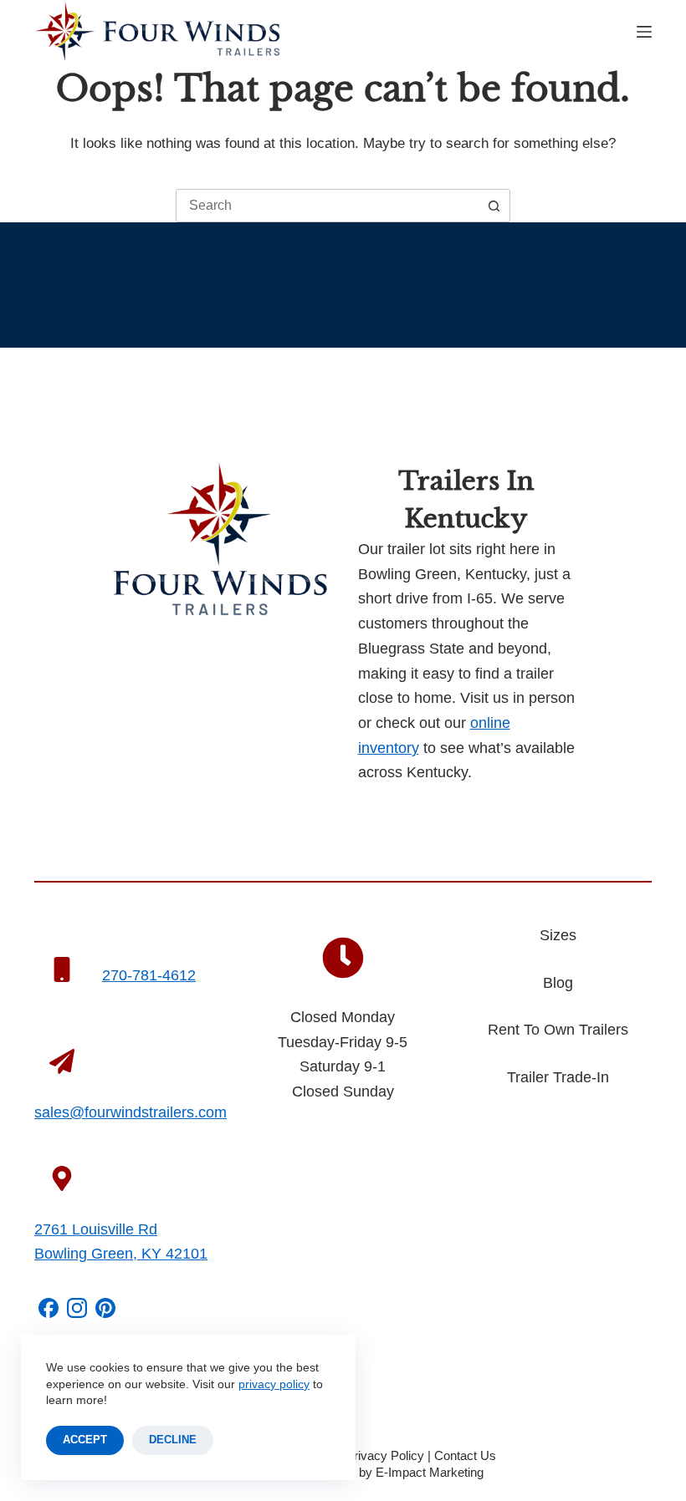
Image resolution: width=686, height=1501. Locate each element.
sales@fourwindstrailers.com (130, 1112)
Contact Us (465, 1455)
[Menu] (644, 31)
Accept (85, 1439)
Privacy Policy (385, 1455)
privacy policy (274, 1384)
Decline (173, 1439)
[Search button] (493, 205)
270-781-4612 (149, 975)
